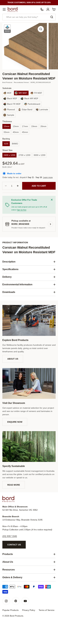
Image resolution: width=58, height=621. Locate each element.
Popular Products (10, 610)
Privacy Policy (28, 610)
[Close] (52, 200)
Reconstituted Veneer (21, 82)
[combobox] (29, 17)
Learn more (48, 177)
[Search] (51, 17)
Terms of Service (46, 610)
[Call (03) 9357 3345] (42, 9)
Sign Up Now (21, 210)
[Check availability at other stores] (50, 224)
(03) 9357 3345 (9, 536)
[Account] (48, 9)
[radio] (7, 93)
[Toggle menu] (4, 9)
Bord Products (7, 82)
